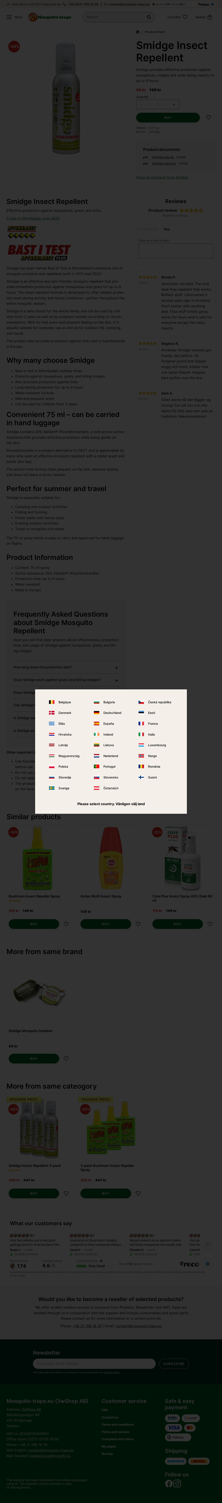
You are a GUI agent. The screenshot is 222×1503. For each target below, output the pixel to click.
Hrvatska (65, 734)
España (108, 723)
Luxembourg (157, 745)
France (153, 723)
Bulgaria (109, 702)
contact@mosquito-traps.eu (129, 4)
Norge (152, 756)
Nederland (110, 756)
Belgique (65, 702)
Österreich (110, 788)
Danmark (65, 713)
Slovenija (65, 777)
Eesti (151, 713)
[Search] (149, 17)
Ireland (108, 734)
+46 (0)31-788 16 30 (83, 4)
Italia (151, 734)
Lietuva (108, 745)
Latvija (63, 745)
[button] (13, 17)
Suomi (152, 777)
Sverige (64, 788)
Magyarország (69, 756)
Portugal (109, 766)
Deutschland (112, 713)
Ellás (62, 723)
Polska (63, 766)
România (154, 766)
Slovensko (110, 777)
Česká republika (159, 702)
